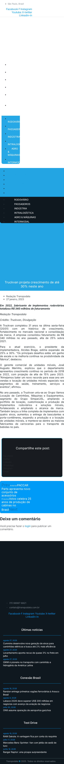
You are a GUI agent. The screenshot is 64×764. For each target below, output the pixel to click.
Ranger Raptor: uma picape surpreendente (25, 752)
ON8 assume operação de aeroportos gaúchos (27, 710)
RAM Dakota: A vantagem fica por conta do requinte (30, 736)
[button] (32, 455)
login (28, 526)
